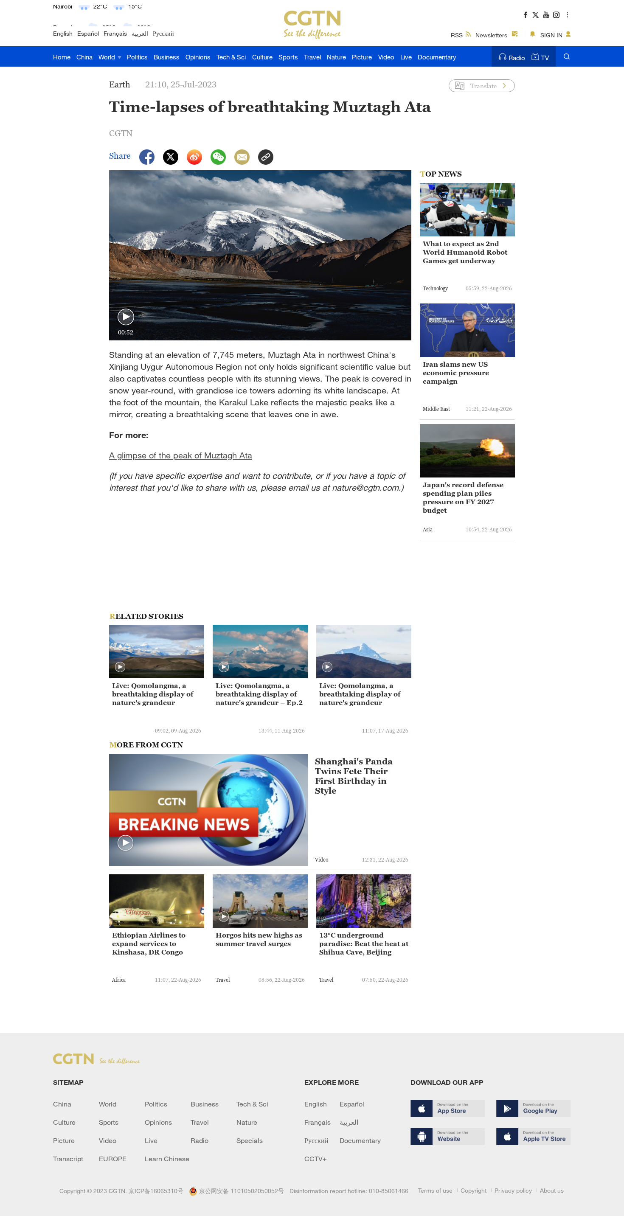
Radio (517, 58)
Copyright (473, 1190)
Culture (262, 57)
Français (115, 33)
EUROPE (112, 1159)
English (63, 33)
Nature (336, 57)
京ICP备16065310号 (156, 1190)
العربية (140, 33)
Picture (362, 57)
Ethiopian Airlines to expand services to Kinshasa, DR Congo (149, 943)
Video (386, 57)
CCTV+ (315, 1159)
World (107, 57)
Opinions (198, 57)
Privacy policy (513, 1190)
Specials (249, 1140)
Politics (137, 57)
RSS (457, 35)
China (84, 57)
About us (552, 1190)
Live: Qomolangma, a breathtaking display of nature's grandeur (152, 694)
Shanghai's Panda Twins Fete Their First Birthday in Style (354, 776)
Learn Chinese (167, 1159)
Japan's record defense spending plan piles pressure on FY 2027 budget (463, 497)
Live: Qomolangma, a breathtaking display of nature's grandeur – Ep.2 (259, 694)
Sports (288, 57)
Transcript (68, 1159)
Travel (312, 57)
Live (406, 57)
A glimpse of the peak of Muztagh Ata (180, 455)
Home (61, 57)
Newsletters (491, 35)
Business (167, 57)
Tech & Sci (231, 57)
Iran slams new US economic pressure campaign (456, 372)
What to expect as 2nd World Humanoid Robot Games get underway (465, 252)
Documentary (437, 57)
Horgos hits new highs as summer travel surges (259, 939)
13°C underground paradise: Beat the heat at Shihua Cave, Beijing (363, 943)
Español (88, 33)
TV (545, 58)
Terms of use (435, 1190)
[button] (125, 317)
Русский (163, 33)
